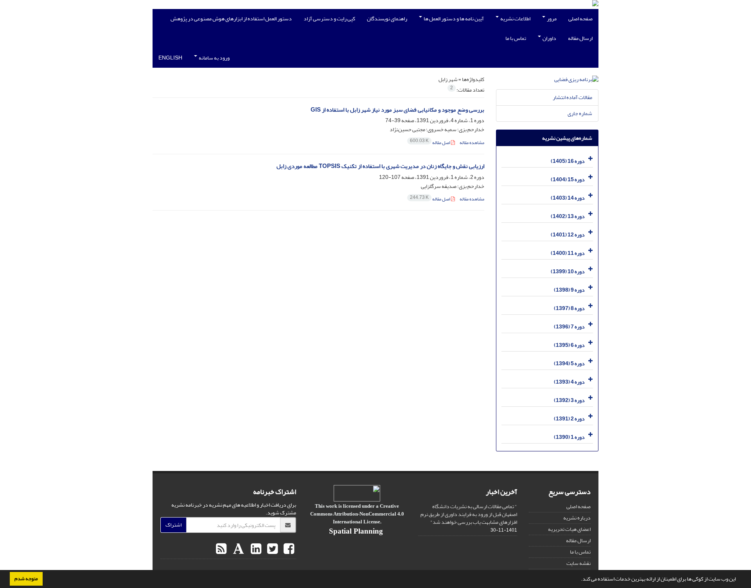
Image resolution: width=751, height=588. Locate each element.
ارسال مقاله (580, 38)
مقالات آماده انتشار (572, 97)
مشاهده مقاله (472, 142)
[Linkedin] (255, 549)
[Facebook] (288, 549)
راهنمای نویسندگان (387, 18)
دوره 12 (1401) (568, 234)
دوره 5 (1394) (569, 363)
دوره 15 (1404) (568, 179)
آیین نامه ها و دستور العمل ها (453, 18)
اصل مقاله (430, 142)
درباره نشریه (577, 517)
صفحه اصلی (580, 18)
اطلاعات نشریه (514, 18)
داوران (549, 38)
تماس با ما (515, 38)
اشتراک (173, 524)
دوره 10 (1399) (568, 271)
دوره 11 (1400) (568, 253)
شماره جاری (580, 113)
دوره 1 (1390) (569, 437)
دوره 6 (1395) (569, 345)
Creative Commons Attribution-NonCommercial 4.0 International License (357, 514)
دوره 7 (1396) (569, 326)
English (170, 57)
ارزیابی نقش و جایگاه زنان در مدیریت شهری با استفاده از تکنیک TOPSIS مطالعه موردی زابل (380, 166)
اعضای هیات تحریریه (569, 529)
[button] (579, 580)
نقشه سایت (578, 563)
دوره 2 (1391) (569, 418)
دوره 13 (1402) (568, 216)
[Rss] (221, 549)
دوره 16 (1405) (568, 161)
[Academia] (237, 549)
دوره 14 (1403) (568, 198)
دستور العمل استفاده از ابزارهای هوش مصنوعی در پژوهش (231, 18)
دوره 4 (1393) (569, 382)
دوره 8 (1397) (569, 308)
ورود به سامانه (214, 57)
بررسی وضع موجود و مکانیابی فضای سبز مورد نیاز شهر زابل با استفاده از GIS (397, 109)
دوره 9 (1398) (569, 290)
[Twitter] (271, 549)
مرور (551, 18)
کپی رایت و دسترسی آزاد (329, 18)
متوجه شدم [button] (26, 578)
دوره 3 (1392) (569, 400)
